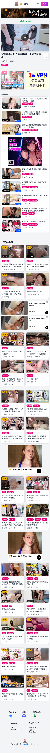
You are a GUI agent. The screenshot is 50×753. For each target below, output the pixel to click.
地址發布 (32, 732)
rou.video (26, 744)
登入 (44, 4)
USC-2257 (14, 727)
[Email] (37, 715)
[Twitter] (12, 715)
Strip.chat (32, 311)
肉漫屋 (31, 730)
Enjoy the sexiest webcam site (38, 319)
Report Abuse (16, 730)
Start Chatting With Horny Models (37, 305)
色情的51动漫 (25, 21)
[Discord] (24, 715)
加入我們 (32, 727)
